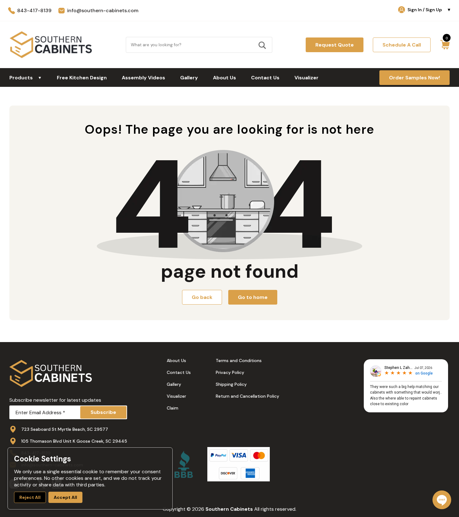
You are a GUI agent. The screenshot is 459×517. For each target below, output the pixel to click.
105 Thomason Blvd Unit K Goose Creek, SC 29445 (74, 441)
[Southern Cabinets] (50, 44)
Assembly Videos (143, 77)
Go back (202, 297)
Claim (172, 408)
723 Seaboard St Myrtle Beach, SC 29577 (64, 429)
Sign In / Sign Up (429, 9)
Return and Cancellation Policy (247, 396)
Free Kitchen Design (82, 77)
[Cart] (445, 44)
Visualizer (306, 77)
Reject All (30, 497)
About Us (224, 77)
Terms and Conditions (239, 360)
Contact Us (265, 77)
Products (25, 77)
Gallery (189, 77)
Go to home (253, 297)
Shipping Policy (231, 384)
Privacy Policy (230, 372)
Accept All (65, 497)
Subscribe (103, 412)
